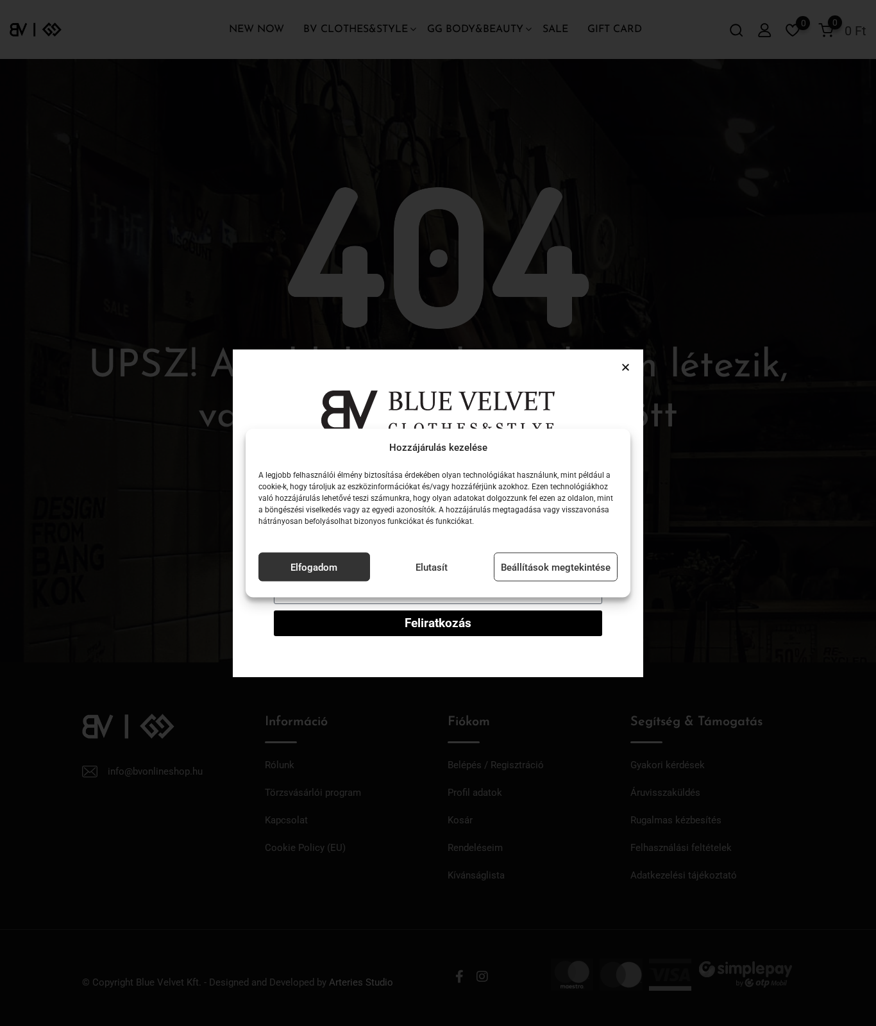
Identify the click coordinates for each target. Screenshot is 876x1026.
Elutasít (432, 567)
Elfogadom (314, 567)
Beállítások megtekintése (556, 567)
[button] (625, 367)
